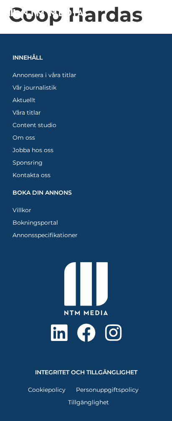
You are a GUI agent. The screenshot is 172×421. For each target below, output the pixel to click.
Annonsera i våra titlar (44, 75)
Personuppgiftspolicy (107, 389)
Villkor (22, 210)
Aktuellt (24, 100)
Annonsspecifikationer (45, 235)
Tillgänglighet (88, 402)
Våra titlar (27, 112)
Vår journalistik (34, 87)
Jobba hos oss (33, 150)
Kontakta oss (32, 175)
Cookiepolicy (47, 389)
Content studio (34, 125)
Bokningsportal (35, 222)
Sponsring (28, 162)
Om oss (24, 137)
